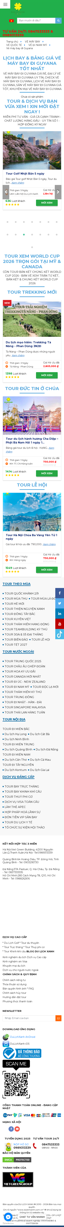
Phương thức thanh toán (17, 1001)
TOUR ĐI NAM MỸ (17, 686)
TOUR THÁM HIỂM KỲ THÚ (23, 692)
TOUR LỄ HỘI (40, 639)
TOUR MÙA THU (16, 598)
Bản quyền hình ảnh (14, 988)
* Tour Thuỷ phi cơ (34, 947)
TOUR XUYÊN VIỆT (18, 619)
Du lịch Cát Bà (39, 734)
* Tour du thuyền (29, 942)
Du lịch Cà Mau (40, 759)
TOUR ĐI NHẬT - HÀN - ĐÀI (23, 702)
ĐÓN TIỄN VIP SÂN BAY (21, 817)
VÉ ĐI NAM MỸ (38, 45)
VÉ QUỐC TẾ (14, 45)
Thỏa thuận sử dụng (14, 984)
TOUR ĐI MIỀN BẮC (16, 729)
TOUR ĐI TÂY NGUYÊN (18, 764)
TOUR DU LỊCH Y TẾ (18, 822)
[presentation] (6, 192)
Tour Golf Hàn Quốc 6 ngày (26, 173)
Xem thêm (17, 182)
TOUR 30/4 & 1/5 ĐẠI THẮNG (24, 634)
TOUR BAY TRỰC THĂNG (22, 786)
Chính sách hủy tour (14, 992)
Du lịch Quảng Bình (18, 749)
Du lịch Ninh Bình (17, 739)
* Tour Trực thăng (13, 947)
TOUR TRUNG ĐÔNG (19, 697)
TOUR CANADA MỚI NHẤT (23, 676)
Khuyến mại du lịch (14, 965)
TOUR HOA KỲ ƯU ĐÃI (20, 671)
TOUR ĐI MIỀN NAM (16, 754)
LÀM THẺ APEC (15, 807)
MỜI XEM (46, 202)
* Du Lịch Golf (11, 942)
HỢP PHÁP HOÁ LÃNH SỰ (22, 812)
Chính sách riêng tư (14, 980)
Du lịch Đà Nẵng (47, 749)
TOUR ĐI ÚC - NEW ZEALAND (25, 681)
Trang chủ (12, 41)
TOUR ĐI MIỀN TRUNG (18, 744)
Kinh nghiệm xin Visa (15, 961)
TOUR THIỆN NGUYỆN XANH (25, 609)
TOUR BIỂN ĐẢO (16, 639)
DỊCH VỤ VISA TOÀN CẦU (22, 801)
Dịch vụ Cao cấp (36, 957)
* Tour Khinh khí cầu (14, 951)
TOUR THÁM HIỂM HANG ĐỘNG (27, 624)
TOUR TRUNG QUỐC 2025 (23, 661)
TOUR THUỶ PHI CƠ (18, 796)
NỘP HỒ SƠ (21, 1144)
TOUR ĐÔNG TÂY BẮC (20, 614)
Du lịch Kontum (16, 770)
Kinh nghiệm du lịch (14, 957)
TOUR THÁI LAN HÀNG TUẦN (25, 712)
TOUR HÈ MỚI (14, 603)
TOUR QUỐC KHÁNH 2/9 (22, 593)
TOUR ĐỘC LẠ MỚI (46, 686)
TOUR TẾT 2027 (16, 644)
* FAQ (30, 988)
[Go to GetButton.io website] (8, 1223)
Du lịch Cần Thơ (16, 759)
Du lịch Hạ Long (16, 734)
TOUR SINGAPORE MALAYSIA (25, 707)
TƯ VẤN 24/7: (28, 33)
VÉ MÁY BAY (32, 41)
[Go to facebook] (8, 1217)
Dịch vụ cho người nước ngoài (20, 970)
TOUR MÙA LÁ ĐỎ (43, 598)
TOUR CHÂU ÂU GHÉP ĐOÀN (25, 666)
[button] (7, 222)
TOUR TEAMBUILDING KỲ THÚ (26, 629)
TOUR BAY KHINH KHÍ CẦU (23, 791)
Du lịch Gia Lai (39, 770)
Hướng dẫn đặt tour (14, 997)
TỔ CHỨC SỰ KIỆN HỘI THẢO (25, 827)
